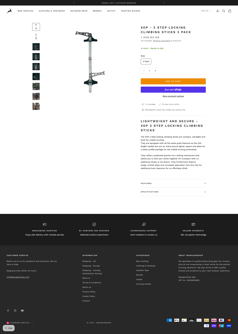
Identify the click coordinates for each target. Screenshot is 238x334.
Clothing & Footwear (52, 11)
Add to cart (173, 81)
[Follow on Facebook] (8, 310)
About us (86, 287)
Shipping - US (89, 261)
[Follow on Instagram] (15, 310)
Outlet (111, 11)
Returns (86, 278)
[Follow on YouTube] (22, 310)
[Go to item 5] (36, 66)
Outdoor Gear (78, 11)
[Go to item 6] (36, 76)
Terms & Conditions (91, 282)
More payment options (173, 96)
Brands (97, 11)
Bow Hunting (25, 11)
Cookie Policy (88, 296)
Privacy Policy (88, 292)
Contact (86, 301)
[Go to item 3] (36, 47)
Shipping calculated (161, 41)
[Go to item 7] (36, 86)
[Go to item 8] (36, 96)
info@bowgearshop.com (18, 277)
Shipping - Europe (91, 266)
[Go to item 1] (36, 27)
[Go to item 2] (36, 37)
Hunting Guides (130, 11)
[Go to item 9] (36, 106)
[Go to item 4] (36, 57)
